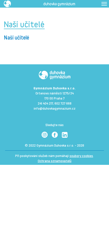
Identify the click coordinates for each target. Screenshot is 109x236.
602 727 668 (63, 103)
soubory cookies (81, 155)
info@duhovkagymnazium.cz (55, 108)
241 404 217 (45, 103)
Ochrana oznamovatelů (54, 161)
